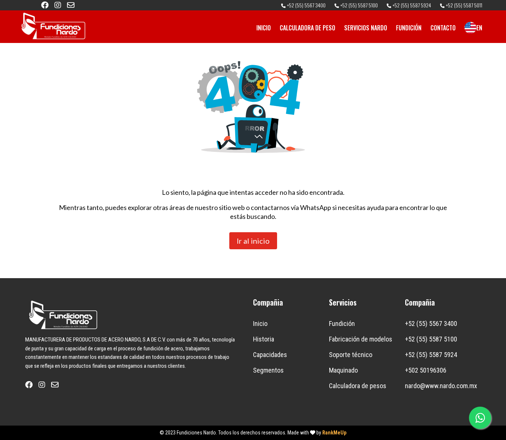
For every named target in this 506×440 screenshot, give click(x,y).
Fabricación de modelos (360, 339)
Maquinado (343, 370)
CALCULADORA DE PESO (307, 27)
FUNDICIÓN (409, 27)
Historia (263, 339)
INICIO (263, 27)
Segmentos (268, 370)
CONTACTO (443, 27)
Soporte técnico (350, 355)
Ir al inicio (253, 240)
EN (479, 27)
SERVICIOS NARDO (365, 27)
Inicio (260, 323)
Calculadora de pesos (357, 386)
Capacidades (270, 355)
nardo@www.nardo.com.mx (441, 386)
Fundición (342, 323)
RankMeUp (334, 433)
